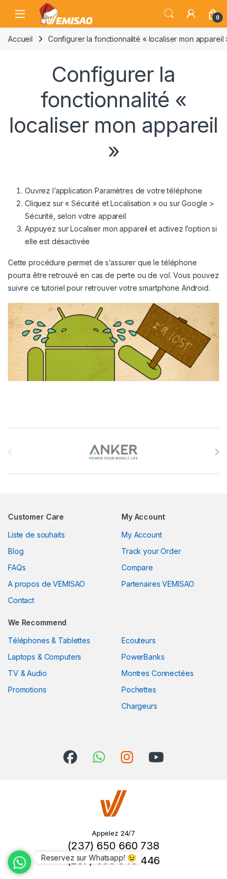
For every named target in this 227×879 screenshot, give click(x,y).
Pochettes (138, 689)
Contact (21, 600)
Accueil (20, 38)
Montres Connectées (157, 673)
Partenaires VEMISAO (157, 583)
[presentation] (216, 452)
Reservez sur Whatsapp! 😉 (88, 857)
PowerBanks (143, 656)
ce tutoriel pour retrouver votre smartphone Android (120, 287)
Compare (137, 567)
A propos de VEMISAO (46, 583)
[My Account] (191, 13)
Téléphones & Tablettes (49, 640)
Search (169, 14)
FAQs (16, 567)
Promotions (27, 689)
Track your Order (151, 551)
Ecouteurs (138, 640)
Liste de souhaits (36, 534)
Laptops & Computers (44, 656)
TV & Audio (27, 673)
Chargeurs (139, 705)
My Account (141, 534)
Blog (15, 551)
